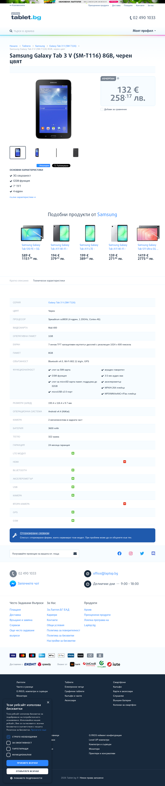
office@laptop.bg (105, 573)
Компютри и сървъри (100, 744)
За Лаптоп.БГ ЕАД (58, 609)
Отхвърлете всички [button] (27, 771)
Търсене (12, 31)
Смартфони (119, 682)
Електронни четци (74, 686)
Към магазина (18, 5)
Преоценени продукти (98, 5)
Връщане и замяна (21, 620)
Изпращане (44, 166)
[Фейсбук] (119, 553)
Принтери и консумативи (102, 753)
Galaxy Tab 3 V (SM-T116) (61, 302)
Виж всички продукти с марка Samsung (39, 256)
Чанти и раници (24, 686)
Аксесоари (70, 700)
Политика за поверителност (63, 630)
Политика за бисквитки (60, 635)
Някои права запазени (91, 777)
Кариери (52, 615)
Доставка (116, 5)
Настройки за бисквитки (61, 640)
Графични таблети (74, 691)
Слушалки (118, 695)
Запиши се (75, 553)
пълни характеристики (21, 197)
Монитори (21, 695)
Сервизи (15, 625)
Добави (115, 109)
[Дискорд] (153, 553)
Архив (88, 609)
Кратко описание (19, 281)
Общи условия (55, 625)
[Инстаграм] (131, 553)
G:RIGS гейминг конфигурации (105, 735)
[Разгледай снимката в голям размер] (53, 109)
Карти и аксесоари (123, 691)
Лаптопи (20, 682)
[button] (27, 778)
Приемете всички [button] (27, 763)
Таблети (69, 682)
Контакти (140, 5)
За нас (151, 5)
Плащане (128, 5)
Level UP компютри (99, 739)
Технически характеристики (49, 281)
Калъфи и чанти (73, 695)
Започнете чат (28, 583)
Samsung (107, 215)
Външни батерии (122, 700)
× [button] (48, 702)
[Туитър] (142, 553)
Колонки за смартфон (124, 705)
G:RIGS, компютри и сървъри (32, 691)
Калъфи (117, 686)
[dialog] (27, 741)
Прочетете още (38, 729)
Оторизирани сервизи (34, 533)
